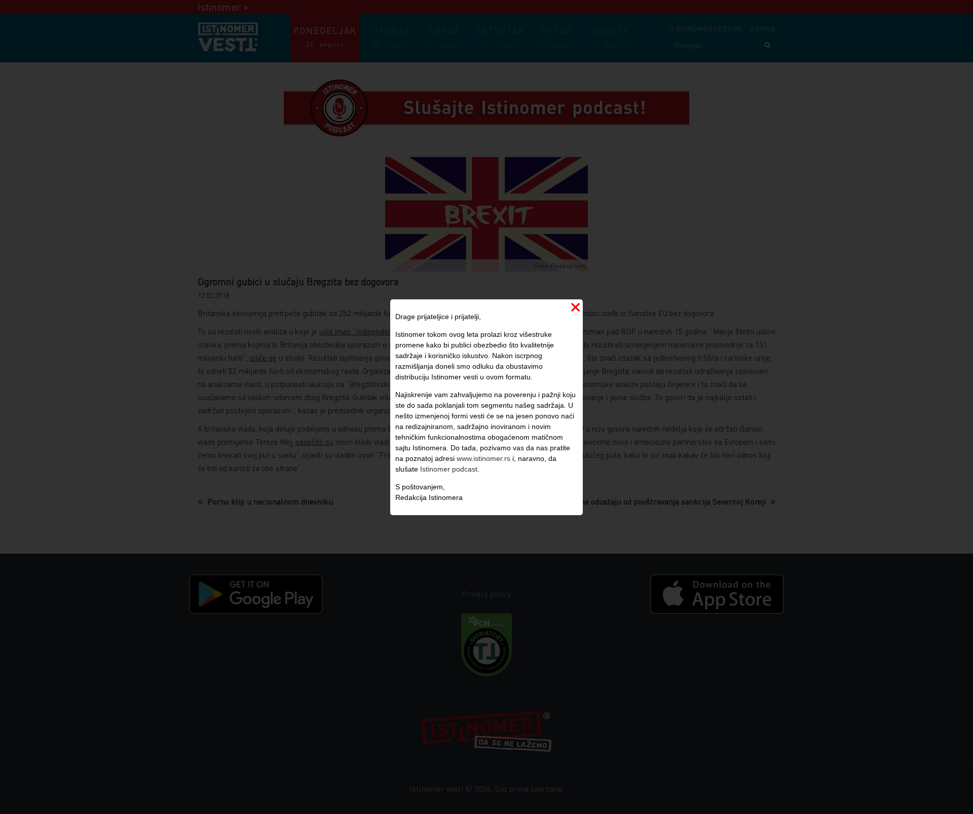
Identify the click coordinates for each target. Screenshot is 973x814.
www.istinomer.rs (483, 458)
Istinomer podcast (448, 469)
